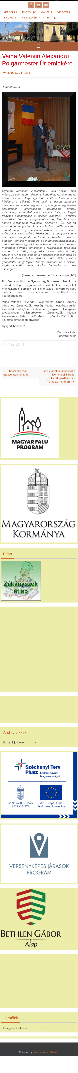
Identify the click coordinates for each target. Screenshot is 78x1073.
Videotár (63, 12)
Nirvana (37, 1051)
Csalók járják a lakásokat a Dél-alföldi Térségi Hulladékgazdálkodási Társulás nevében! (58, 375)
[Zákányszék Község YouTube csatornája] (38, 5)
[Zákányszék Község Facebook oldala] (31, 5)
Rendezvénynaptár (35, 17)
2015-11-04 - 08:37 (19, 72)
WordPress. (52, 1051)
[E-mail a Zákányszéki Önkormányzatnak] (46, 5)
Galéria (46, 12)
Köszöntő (29, 12)
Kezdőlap (10, 12)
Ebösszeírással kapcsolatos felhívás (15, 372)
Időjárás (10, 17)
